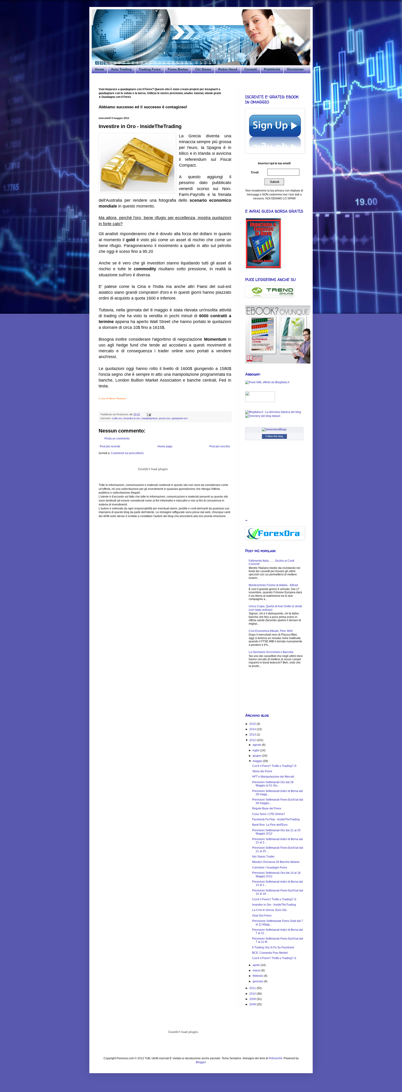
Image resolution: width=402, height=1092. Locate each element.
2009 (253, 999)
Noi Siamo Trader (263, 856)
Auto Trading (121, 69)
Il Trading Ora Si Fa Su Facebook (273, 947)
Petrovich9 (275, 1058)
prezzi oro (164, 418)
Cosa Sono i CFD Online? (268, 814)
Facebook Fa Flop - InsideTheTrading (276, 819)
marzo (257, 970)
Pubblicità (272, 69)
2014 (253, 729)
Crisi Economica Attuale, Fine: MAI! (271, 631)
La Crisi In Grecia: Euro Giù (269, 910)
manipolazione (149, 418)
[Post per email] (148, 414)
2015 (253, 724)
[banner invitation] (277, 362)
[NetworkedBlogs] (274, 429)
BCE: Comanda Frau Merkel (270, 952)
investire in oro (132, 418)
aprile (257, 965)
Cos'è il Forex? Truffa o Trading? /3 (274, 766)
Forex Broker (178, 69)
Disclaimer (295, 69)
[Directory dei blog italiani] (262, 416)
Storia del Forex (262, 771)
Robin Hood (227, 69)
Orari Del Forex (261, 915)
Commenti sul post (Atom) (127, 453)
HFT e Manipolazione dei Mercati (273, 776)
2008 (253, 1004)
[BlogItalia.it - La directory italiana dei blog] (273, 412)
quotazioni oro (180, 418)
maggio (258, 761)
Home (99, 69)
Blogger (201, 1062)
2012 (253, 740)
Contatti (250, 69)
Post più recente (110, 446)
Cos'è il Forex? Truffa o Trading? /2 (274, 899)
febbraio (258, 975)
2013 (253, 734)
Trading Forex (150, 69)
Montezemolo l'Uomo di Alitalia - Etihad (273, 585)
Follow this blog (274, 436)
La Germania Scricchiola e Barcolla (271, 652)
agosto (257, 744)
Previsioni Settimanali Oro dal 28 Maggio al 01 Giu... (273, 784)
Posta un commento (117, 438)
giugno (257, 755)
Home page (164, 446)
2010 (253, 993)
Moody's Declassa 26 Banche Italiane (276, 862)
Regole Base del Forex (266, 808)
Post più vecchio (219, 446)
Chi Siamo (203, 69)
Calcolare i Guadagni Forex (269, 867)
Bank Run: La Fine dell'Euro (270, 824)
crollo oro (117, 418)
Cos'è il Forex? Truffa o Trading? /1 (274, 958)
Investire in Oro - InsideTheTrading (274, 904)
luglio (256, 750)
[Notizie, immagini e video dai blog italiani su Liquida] (260, 401)
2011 (253, 988)
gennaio (258, 981)
